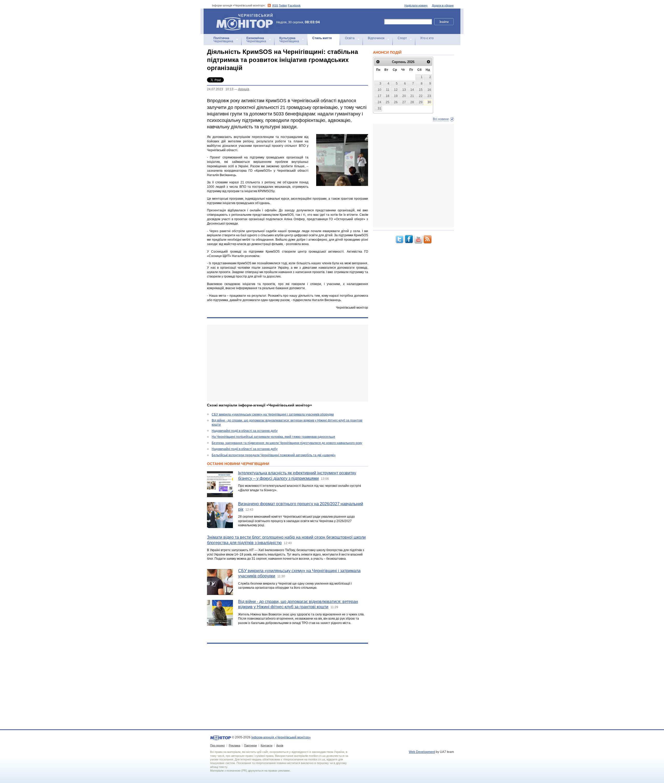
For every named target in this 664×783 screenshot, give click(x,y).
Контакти (266, 745)
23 (429, 96)
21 (412, 96)
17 (379, 96)
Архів (279, 745)
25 (387, 102)
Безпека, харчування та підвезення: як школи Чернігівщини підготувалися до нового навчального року (287, 443)
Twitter (283, 5)
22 (421, 96)
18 (387, 96)
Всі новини (441, 119)
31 (379, 108)
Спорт (402, 38)
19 (396, 96)
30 (429, 102)
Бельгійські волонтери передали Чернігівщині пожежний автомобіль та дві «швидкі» (274, 455)
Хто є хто (427, 38)
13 (404, 90)
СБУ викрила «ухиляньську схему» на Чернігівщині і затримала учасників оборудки (273, 414)
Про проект (217, 745)
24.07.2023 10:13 (220, 89)
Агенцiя (243, 89)
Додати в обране (443, 5)
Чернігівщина (223, 39)
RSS (275, 5)
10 (379, 90)
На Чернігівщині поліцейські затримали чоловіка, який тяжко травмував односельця (273, 437)
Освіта (350, 38)
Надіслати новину (416, 5)
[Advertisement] (287, 363)
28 (412, 102)
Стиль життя (322, 38)
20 (404, 96)
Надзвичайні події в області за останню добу (245, 431)
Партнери (250, 745)
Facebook (294, 5)
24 (379, 102)
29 (421, 102)
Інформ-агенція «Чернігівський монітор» (242, 15)
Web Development (422, 752)
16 (429, 90)
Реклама (234, 745)
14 (412, 90)
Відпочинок (376, 38)
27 (404, 102)
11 (387, 90)
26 (396, 102)
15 (421, 90)
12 (396, 90)
